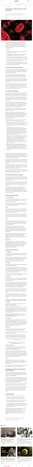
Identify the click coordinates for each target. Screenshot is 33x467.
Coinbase (13, 113)
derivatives (20, 184)
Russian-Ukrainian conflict (14, 69)
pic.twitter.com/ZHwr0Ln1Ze (21, 342)
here (17, 303)
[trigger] (3, 1)
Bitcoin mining (17, 268)
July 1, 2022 (21, 343)
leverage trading (11, 142)
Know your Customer (11, 146)
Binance (17, 113)
